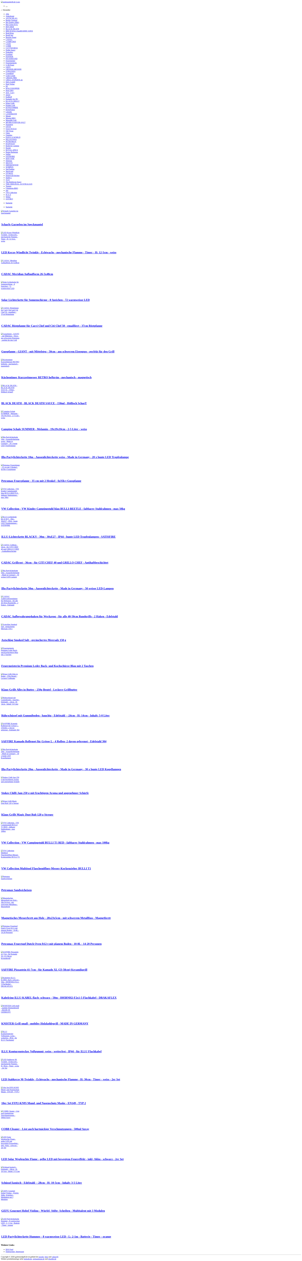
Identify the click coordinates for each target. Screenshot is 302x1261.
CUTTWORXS (12, 48)
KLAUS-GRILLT (12, 101)
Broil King (10, 33)
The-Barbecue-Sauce (13, 182)
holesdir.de (28, 1259)
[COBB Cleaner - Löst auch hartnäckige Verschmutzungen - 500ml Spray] (10, 1118)
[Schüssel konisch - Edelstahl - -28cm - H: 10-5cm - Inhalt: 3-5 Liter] (10, 1171)
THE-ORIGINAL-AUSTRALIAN (19, 184)
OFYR (8, 127)
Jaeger (8, 95)
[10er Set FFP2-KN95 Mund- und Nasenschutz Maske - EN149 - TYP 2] (10, 1092)
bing (46, 1257)
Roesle (8, 148)
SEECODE (10, 159)
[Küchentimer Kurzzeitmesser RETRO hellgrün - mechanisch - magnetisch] (10, 366)
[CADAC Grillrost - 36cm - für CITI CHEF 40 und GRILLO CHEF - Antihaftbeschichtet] (10, 551)
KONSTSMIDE (12, 108)
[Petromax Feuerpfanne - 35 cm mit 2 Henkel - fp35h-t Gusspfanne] (10, 469)
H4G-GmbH (10, 82)
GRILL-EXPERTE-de (14, 80)
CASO (8, 44)
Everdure (9, 54)
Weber (8, 197)
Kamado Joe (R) (12, 99)
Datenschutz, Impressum (15, 1252)
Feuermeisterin (11, 63)
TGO (8, 180)
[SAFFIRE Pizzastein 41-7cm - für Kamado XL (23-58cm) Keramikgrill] (10, 958)
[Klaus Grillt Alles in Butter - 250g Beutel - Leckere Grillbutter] (10, 678)
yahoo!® (55, 1257)
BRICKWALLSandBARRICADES (19, 31)
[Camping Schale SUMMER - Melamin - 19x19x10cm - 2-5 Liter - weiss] (10, 418)
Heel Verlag (10, 84)
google (41, 1257)
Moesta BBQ (11, 118)
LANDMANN (11, 114)
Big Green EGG (12, 25)
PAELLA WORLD (13, 137)
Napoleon (9, 125)
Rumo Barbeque (12, 152)
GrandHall (10, 74)
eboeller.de (52, 1259)
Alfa (7, 14)
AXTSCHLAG (11, 18)
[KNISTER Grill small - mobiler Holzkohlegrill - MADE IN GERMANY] (10, 1012)
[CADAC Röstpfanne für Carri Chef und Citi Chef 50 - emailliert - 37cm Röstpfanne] (10, 314)
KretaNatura (10, 110)
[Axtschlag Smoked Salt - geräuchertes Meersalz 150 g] (10, 629)
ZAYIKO (9, 199)
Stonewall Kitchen (12, 176)
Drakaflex (9, 52)
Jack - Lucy (10, 93)
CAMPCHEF (11, 42)
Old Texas (9, 131)
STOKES (9, 173)
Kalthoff (9, 97)
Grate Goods (10, 76)
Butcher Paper (11, 37)
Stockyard (9, 171)
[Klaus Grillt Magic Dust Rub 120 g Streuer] (10, 803)
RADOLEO (10, 144)
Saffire (8, 154)
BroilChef (9, 35)
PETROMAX (11, 142)
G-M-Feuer (10, 65)
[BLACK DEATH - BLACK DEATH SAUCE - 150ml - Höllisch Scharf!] (10, 392)
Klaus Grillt (10, 103)
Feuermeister (10, 61)
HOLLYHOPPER (12, 88)
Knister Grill (10, 105)
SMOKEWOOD (12, 165)
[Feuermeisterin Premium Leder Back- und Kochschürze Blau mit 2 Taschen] (10, 655)
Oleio (8, 133)
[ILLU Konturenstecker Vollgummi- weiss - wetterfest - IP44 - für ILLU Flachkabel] (10, 1040)
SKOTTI (9, 163)
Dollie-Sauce (10, 50)
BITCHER (10, 27)
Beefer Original (11, 20)
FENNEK (9, 57)
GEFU (8, 67)
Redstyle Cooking (12, 146)
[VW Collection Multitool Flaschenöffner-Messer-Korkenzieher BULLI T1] (10, 857)
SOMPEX (9, 167)
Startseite (9, 203)
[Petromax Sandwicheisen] (10, 879)
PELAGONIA (11, 139)
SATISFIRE (10, 156)
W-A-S (8, 195)
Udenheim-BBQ (12, 188)
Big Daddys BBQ (12, 22)
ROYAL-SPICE (12, 150)
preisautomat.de (38, 1259)
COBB (8, 46)
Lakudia (9, 112)
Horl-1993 (9, 91)
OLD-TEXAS (11, 129)
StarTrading (10, 169)
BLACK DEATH (12, 29)
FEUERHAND (11, 59)
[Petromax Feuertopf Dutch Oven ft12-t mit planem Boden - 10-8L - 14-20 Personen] (10, 932)
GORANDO (10, 71)
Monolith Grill (11, 120)
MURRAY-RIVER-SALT (15, 122)
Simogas (9, 161)
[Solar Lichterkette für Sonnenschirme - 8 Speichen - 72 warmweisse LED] (10, 288)
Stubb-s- (9, 178)
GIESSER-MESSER (13, 69)
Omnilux (9, 135)
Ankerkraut (10, 16)
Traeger (8, 186)
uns (7, 190)
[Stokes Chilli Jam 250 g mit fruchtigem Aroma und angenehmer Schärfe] (10, 782)
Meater (8, 116)
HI (7, 86)
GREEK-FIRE (11, 78)
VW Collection (11, 193)
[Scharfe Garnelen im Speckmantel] (10, 213)
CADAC (9, 40)
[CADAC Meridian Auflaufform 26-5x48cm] (10, 263)
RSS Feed (9, 1249)
